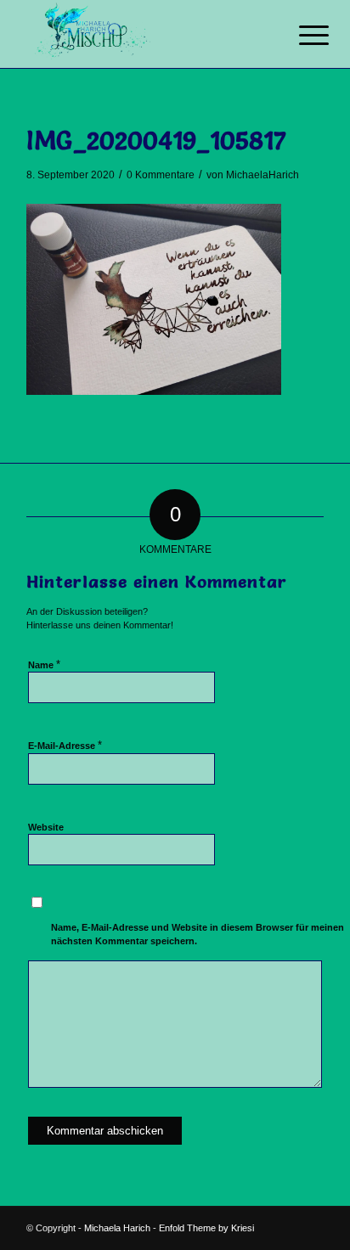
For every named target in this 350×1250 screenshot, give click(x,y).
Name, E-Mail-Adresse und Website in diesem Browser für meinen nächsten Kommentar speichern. (197, 934)
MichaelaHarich (262, 175)
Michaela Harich (117, 1228)
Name (44, 664)
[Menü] (300, 36)
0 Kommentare (161, 175)
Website (46, 827)
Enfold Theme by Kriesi (206, 1228)
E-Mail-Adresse (65, 745)
